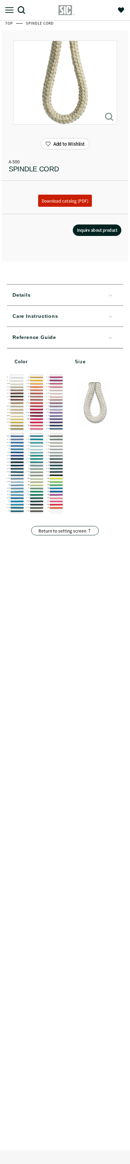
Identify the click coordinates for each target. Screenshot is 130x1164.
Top (9, 23)
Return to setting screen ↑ (65, 531)
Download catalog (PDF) (65, 201)
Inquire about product (97, 230)
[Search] (24, 10)
